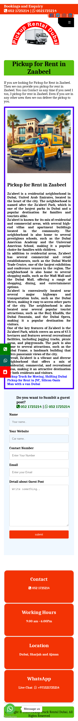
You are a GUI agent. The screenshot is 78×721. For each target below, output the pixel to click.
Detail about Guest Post (26, 482)
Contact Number (21, 448)
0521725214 (46, 11)
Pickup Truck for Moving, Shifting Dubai (37, 376)
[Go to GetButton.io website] (10, 716)
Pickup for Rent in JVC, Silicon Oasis (33, 380)
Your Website (19, 431)
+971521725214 (48, 687)
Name (13, 414)
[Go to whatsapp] (10, 709)
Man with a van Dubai (23, 384)
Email (13, 465)
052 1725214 (18, 11)
